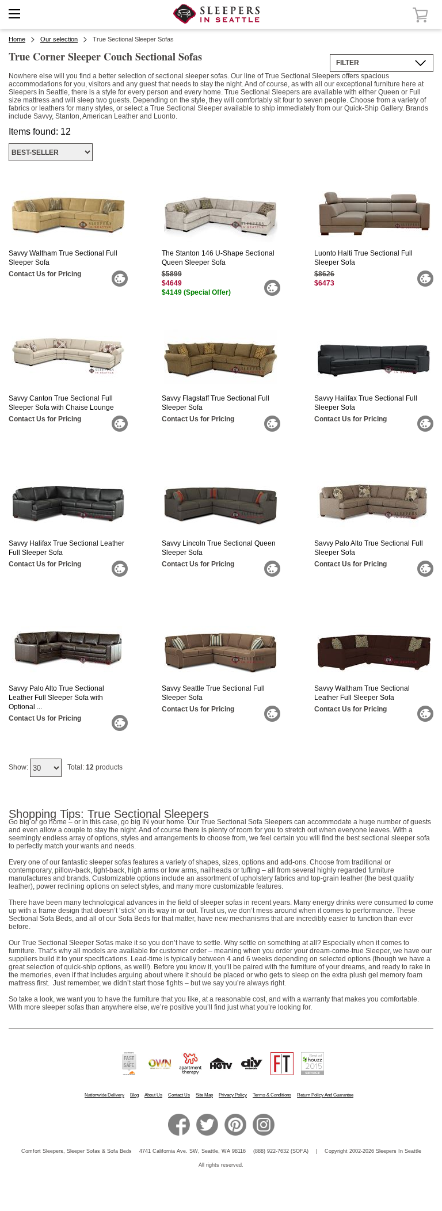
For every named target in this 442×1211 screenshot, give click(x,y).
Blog (134, 1095)
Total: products (95, 767)
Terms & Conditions (272, 1095)
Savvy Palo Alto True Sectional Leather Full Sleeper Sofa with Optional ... (56, 697)
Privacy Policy (233, 1095)
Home (17, 39)
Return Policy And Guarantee (325, 1095)
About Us (153, 1095)
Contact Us (179, 1095)
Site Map (204, 1095)
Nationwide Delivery (104, 1095)
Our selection (59, 39)
